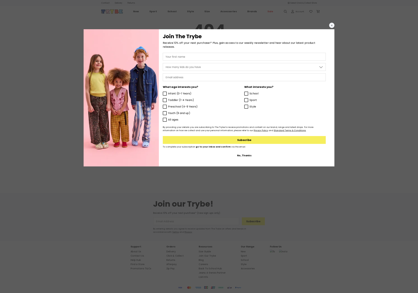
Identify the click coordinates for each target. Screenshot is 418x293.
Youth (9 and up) (179, 113)
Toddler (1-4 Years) (181, 100)
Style (252, 106)
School (253, 93)
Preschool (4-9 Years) (183, 106)
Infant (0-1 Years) (180, 93)
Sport (253, 100)
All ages (173, 120)
